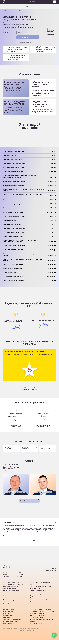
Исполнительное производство (11, 594)
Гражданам (6, 572)
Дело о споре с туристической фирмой (43, 320)
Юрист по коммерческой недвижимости (41, 619)
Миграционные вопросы (9, 600)
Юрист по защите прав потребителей (40, 600)
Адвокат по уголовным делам (38, 602)
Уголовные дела (34, 621)
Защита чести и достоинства (38, 596)
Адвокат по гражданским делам (39, 590)
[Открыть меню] (54, 1)
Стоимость (6, 10)
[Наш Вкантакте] (48, 575)
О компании (6, 576)
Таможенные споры (8, 602)
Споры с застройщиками (45, 448)
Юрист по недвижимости (8, 448)
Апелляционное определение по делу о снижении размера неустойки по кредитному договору (15, 321)
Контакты (19, 576)
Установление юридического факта (40, 594)
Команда (22, 500)
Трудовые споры (34, 592)
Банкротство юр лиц (36, 623)
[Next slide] (29, 309)
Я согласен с (25, 41)
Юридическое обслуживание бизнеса (13, 619)
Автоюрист (33, 584)
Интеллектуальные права (37, 615)
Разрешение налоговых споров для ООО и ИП (43, 611)
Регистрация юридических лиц (11, 621)
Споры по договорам (8, 613)
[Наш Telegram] (22, 2)
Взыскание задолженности (37, 613)
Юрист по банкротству (9, 604)
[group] (16, 484)
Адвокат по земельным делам (25, 449)
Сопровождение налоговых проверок (40, 609)
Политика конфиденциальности (29, 628)
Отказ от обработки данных (28, 630)
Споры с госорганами (9, 623)
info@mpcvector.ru (51, 570)
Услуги (12, 10)
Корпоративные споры (9, 611)
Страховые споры (35, 588)
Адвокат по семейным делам (11, 582)
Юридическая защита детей (10, 586)
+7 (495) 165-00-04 (32, 2)
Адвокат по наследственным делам (13, 584)
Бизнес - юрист (7, 617)
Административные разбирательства (40, 586)
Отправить (24, 37)
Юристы (19, 572)
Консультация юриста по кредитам (40, 582)
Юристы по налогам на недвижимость (13, 596)
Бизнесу (5, 574)
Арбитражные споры (8, 609)
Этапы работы (19, 10)
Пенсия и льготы (7, 598)
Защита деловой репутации (38, 617)
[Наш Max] (25, 2)
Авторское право (35, 598)
